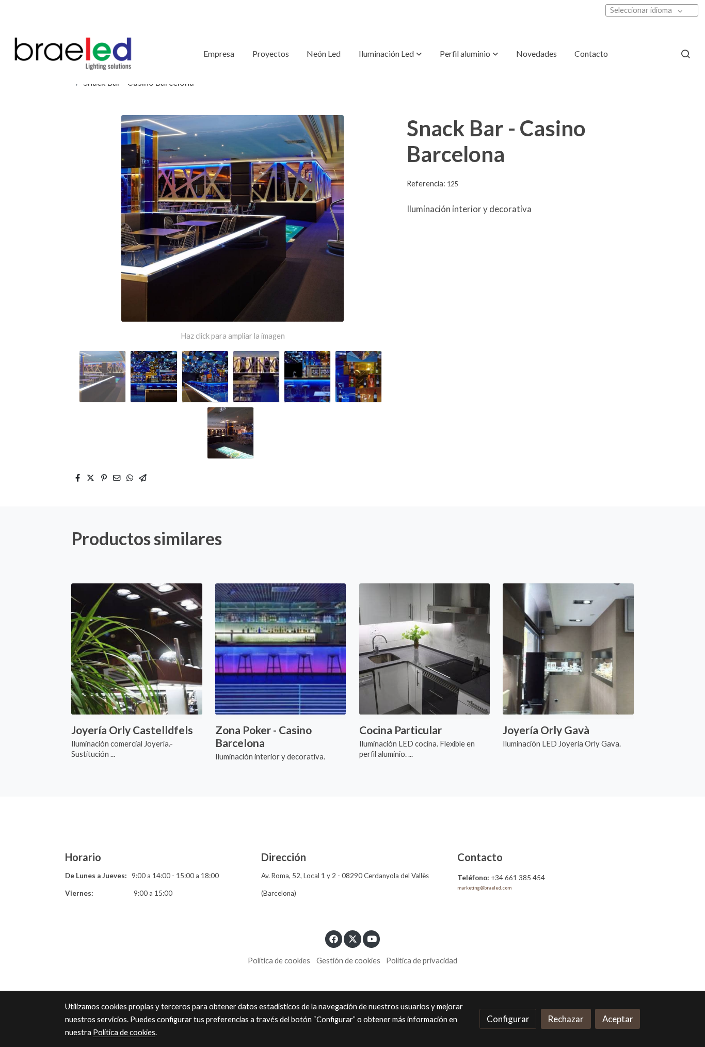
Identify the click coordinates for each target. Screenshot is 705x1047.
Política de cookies (279, 960)
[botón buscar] (685, 54)
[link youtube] (372, 938)
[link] (73, 54)
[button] (390, 53)
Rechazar (566, 1018)
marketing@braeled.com (484, 888)
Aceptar (617, 1018)
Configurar (508, 1018)
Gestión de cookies (348, 960)
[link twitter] (352, 938)
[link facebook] (334, 938)
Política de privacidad (421, 960)
